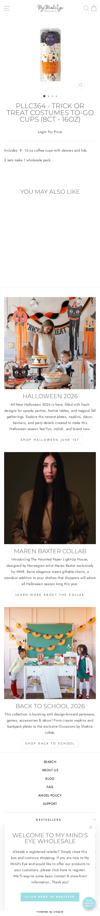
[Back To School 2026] (50, 653)
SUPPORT (50, 803)
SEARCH (50, 761)
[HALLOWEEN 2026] (50, 343)
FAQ (50, 786)
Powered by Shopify (50, 911)
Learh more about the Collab (50, 595)
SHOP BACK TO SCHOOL (50, 743)
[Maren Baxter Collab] (50, 498)
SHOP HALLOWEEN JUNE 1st (50, 440)
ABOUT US (50, 770)
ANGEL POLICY (50, 795)
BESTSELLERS (48, 820)
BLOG (49, 778)
